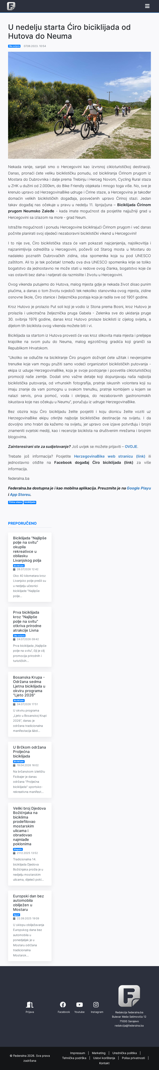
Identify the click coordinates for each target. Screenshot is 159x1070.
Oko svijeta (14, 46)
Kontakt (104, 1063)
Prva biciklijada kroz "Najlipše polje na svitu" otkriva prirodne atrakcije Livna (27, 621)
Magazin (18, 849)
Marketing (99, 1053)
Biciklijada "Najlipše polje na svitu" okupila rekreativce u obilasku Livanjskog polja (30, 549)
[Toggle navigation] (147, 6)
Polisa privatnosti (134, 1058)
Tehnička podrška (74, 1058)
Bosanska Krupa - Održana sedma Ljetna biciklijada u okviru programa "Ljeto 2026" (29, 686)
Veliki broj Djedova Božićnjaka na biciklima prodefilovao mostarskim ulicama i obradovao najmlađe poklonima (29, 826)
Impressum (78, 1053)
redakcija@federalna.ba (129, 1025)
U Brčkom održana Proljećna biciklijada (29, 751)
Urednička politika (125, 1053)
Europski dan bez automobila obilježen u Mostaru (28, 903)
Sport (16, 915)
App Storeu (20, 494)
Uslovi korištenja (104, 1058)
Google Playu (139, 488)
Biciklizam (19, 566)
